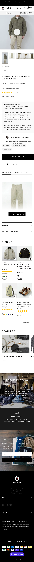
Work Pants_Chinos (19, 145)
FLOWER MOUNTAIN (23, 300)
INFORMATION (7, 505)
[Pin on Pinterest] (10, 164)
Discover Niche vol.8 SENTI (12, 356)
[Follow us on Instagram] (14, 491)
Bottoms (16, 12)
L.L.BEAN (4, 262)
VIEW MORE (26, 322)
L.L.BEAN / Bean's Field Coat (8, 265)
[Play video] (17, 32)
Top (3, 12)
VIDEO (5, 70)
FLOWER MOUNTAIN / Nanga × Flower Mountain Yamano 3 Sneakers (24, 304)
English (9, 541)
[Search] (18, 8)
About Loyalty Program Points (10, 88)
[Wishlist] (21, 8)
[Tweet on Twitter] (13, 164)
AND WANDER (6, 300)
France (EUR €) (21, 541)
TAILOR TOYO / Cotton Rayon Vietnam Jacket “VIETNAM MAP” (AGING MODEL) (24, 267)
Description (6, 172)
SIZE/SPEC (19, 172)
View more (17, 214)
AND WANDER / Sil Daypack (7, 303)
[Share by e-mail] (16, 164)
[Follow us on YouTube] (20, 491)
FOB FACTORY (8, 13)
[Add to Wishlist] (15, 259)
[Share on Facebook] (7, 164)
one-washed (7, 149)
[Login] (24, 8)
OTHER (4, 512)
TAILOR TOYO (21, 262)
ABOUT (4, 497)
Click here (17, 398)
